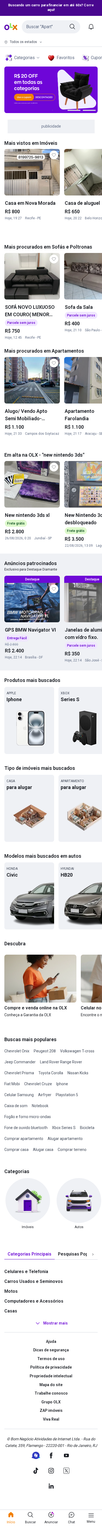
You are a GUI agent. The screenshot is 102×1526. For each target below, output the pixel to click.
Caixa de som (15, 1106)
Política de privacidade (51, 1367)
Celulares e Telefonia (26, 1271)
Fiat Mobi (12, 1084)
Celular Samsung (19, 1095)
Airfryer (44, 1095)
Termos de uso (51, 1359)
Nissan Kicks (77, 1073)
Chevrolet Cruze (38, 1084)
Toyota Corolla (50, 1073)
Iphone (62, 1084)
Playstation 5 (67, 1095)
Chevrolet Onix (16, 1051)
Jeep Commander (20, 1062)
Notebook (40, 1106)
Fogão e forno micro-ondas (27, 1117)
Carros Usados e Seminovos (33, 1281)
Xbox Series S (64, 1127)
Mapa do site (51, 1385)
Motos (11, 1291)
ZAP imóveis (51, 1410)
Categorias (24, 57)
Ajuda (51, 1341)
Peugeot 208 (45, 1051)
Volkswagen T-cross (77, 1051)
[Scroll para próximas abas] (93, 1254)
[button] (51, 26)
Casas (10, 1311)
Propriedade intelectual (51, 1376)
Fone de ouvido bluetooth (26, 1127)
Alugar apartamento (65, 1138)
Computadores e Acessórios (33, 1301)
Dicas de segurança (51, 1350)
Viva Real (51, 1419)
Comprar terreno (72, 1149)
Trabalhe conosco (51, 1393)
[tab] (29, 1254)
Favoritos (66, 57)
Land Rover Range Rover (61, 1062)
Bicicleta (87, 1127)
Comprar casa (16, 1149)
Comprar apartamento (23, 1138)
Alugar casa (43, 1149)
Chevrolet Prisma (19, 1073)
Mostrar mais (55, 1323)
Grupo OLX (51, 1402)
